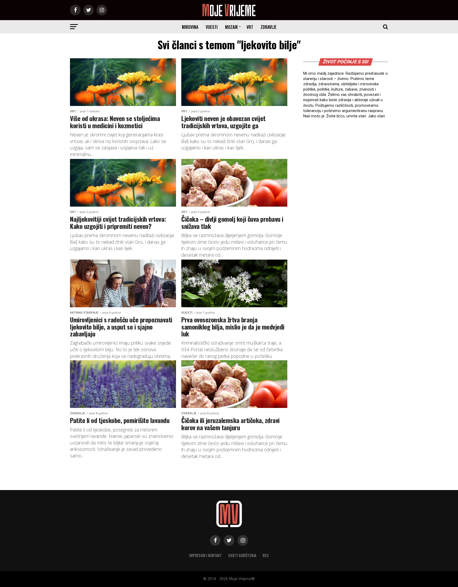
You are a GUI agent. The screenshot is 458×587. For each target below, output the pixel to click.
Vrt (249, 27)
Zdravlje (268, 27)
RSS (266, 555)
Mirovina (190, 27)
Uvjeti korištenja (242, 555)
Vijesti (212, 27)
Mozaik (231, 27)
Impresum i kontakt (205, 555)
